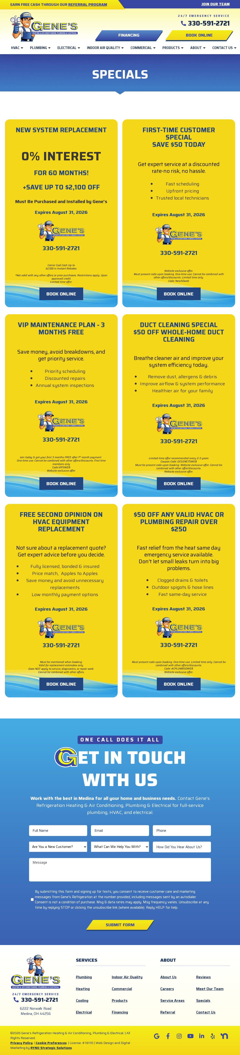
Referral (167, 1012)
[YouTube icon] (190, 1036)
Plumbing (38, 48)
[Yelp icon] (212, 1036)
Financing (120, 1012)
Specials (203, 1000)
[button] (199, 35)
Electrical (66, 48)
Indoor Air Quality (103, 48)
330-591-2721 (209, 23)
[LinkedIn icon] (201, 1036)
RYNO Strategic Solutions (51, 1047)
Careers (167, 989)
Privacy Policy (21, 1042)
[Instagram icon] (179, 1036)
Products (171, 48)
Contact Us (222, 48)
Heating (83, 989)
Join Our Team (215, 4)
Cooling (82, 1000)
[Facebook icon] (167, 1036)
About (196, 48)
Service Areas (172, 1000)
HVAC (15, 48)
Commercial (141, 48)
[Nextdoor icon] (224, 1036)
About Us (168, 977)
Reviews (203, 977)
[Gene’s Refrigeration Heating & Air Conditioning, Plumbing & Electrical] (44, 26)
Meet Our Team (210, 989)
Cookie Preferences (51, 1042)
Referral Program (87, 5)
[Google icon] (156, 1036)
